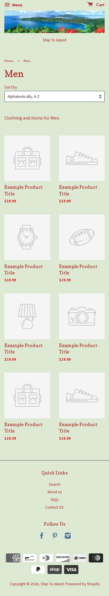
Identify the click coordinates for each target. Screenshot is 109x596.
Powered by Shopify (82, 584)
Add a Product (43, 198)
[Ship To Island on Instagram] (68, 536)
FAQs (54, 499)
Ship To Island (52, 584)
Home (9, 61)
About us (54, 491)
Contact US (54, 507)
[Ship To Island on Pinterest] (54, 536)
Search (54, 484)
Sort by (10, 87)
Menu (16, 5)
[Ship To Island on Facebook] (41, 536)
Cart (100, 5)
